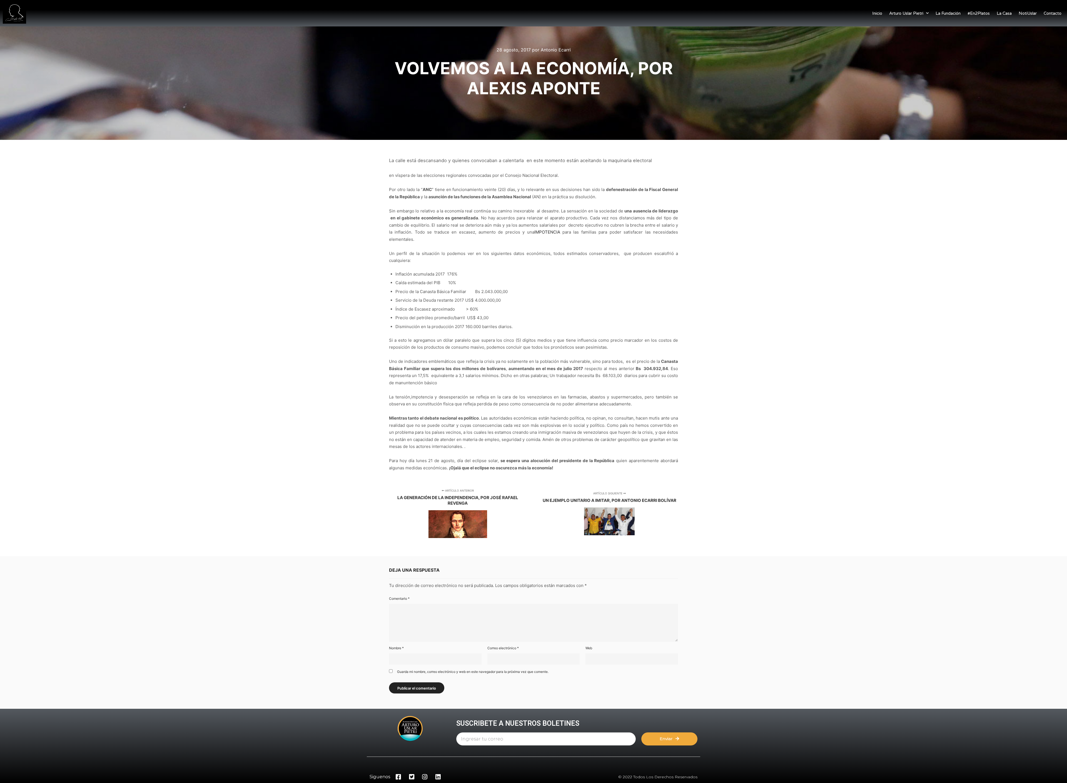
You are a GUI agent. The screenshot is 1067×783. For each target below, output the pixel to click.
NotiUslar (1028, 13)
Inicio (877, 13)
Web (588, 648)
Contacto (1052, 13)
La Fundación (948, 13)
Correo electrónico (503, 648)
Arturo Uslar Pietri (906, 13)
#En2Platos (979, 13)
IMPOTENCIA (547, 232)
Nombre (396, 648)
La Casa (1004, 13)
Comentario (399, 598)
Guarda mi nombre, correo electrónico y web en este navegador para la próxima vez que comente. (473, 672)
